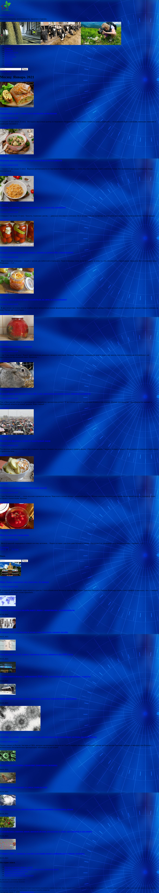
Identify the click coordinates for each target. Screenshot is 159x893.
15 (13, 549)
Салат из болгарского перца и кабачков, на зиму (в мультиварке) (33, 299)
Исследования (10, 57)
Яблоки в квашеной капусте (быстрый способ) (23, 488)
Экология (8, 63)
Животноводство (11, 52)
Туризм (7, 61)
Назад (2, 549)
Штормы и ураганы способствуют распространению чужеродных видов (36, 809)
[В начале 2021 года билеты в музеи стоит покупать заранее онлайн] (8, 628)
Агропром (9, 50)
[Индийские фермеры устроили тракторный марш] (79, 422)
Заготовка (9, 59)
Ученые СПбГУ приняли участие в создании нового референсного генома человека (42, 853)
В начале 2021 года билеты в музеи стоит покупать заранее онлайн (34, 632)
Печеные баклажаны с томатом (16, 346)
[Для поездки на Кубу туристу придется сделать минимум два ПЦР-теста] (8, 650)
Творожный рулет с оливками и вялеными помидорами (28, 113)
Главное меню (5, 71)
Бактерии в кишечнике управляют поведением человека (28, 765)
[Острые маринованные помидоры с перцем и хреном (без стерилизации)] (79, 234)
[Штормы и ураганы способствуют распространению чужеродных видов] (8, 805)
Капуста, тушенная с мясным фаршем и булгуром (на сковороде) (33, 207)
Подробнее (4, 128)
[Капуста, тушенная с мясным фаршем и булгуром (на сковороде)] (79, 189)
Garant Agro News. (7, 15)
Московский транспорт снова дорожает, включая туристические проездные (38, 698)
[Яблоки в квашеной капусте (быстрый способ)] (79, 469)
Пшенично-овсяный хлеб (15, 873)
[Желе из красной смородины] (79, 516)
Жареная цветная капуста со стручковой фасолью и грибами (31, 160)
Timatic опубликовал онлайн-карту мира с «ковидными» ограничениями (37, 610)
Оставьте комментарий (9, 118)
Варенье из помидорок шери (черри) (19, 876)
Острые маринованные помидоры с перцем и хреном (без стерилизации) (36, 252)
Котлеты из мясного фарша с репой (19, 867)
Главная (8, 48)
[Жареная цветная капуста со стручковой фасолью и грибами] (79, 142)
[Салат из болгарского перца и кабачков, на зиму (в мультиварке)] (79, 281)
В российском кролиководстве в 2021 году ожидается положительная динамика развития (45, 393)
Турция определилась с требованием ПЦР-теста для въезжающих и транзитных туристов (45, 676)
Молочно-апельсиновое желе (16, 871)
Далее (16, 549)
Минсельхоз (9, 55)
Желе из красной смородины (14, 535)
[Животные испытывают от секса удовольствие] (8, 783)
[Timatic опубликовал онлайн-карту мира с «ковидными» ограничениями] (8, 606)
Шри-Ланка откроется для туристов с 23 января (24, 582)
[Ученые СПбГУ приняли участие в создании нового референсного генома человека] (8, 849)
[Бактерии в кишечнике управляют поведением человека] (8, 761)
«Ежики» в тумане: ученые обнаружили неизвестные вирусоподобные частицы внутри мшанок (48, 737)
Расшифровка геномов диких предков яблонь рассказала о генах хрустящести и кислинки (46, 831)
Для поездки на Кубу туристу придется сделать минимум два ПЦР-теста (36, 654)
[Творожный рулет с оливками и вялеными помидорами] (79, 95)
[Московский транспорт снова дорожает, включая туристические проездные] (8, 694)
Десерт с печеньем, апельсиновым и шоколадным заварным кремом (32, 869)
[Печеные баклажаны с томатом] (79, 328)
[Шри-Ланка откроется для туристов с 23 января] (10, 575)
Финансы (8, 65)
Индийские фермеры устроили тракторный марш (25, 441)
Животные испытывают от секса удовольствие (23, 787)
